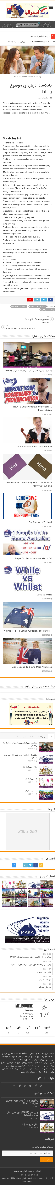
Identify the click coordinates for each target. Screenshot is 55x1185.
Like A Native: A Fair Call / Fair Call (34, 446)
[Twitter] (30, 865)
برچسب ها (21, 736)
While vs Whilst (44, 595)
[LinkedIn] (25, 865)
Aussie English (41, 41)
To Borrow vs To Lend (40, 522)
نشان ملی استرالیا (30, 767)
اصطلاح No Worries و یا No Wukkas (37, 319)
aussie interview (38, 306)
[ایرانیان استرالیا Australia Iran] (27, 10)
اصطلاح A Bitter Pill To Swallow (20, 327)
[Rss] (41, 865)
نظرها (32, 736)
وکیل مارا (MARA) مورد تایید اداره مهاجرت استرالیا (20, 756)
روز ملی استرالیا (31, 790)
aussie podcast (19, 306)
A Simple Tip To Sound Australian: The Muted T (28, 631)
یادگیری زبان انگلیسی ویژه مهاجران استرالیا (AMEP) (28, 371)
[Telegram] (19, 865)
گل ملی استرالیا (31, 778)
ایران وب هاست (20, 1171)
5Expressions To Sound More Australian (32, 667)
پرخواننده (41, 736)
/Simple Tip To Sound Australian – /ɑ (33, 558)
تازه (51, 736)
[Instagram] (14, 865)
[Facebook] (35, 865)
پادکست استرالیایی (48, 310)
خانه (51, 41)
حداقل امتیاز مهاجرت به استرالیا (38, 36)
